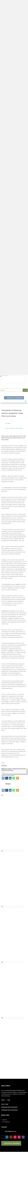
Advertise (4, 1120)
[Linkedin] (10, 778)
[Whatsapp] (13, 778)
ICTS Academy (6, 1122)
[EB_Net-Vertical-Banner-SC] (12, 962)
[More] (17, 778)
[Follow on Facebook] (23, 1137)
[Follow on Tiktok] (15, 1137)
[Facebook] (3, 778)
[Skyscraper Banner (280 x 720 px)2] (12, 795)
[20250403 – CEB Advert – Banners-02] (12, 1018)
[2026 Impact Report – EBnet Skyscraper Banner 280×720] (12, 851)
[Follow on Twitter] (2, 1137)
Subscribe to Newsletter (15, 398)
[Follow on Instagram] (19, 1137)
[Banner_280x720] (12, 906)
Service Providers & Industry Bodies (14, 428)
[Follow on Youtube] (10, 1137)
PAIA (8, 1100)
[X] (6, 778)
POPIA (3, 1100)
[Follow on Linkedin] (6, 1137)
